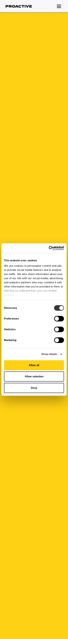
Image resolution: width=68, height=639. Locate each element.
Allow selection (34, 376)
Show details (49, 354)
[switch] (59, 318)
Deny (34, 387)
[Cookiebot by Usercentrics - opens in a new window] (49, 248)
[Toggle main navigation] (58, 6)
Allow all (34, 365)
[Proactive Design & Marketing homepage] (19, 6)
